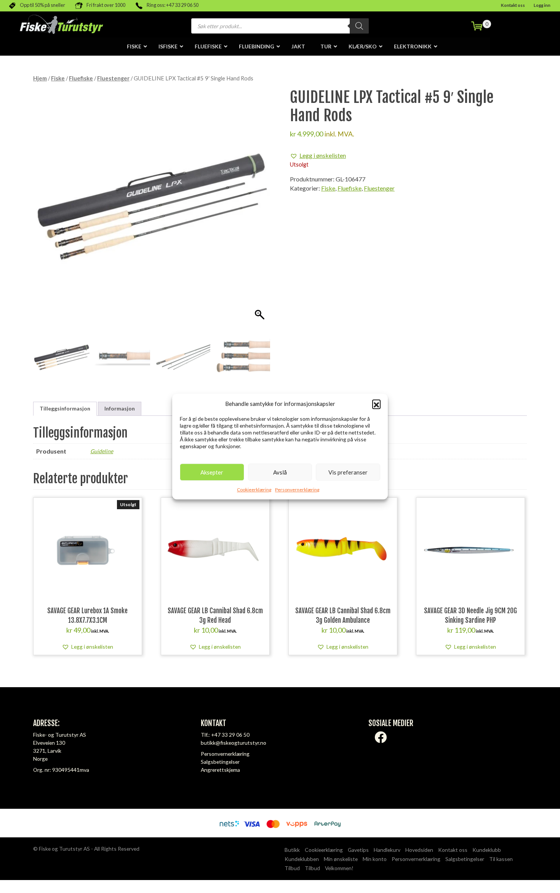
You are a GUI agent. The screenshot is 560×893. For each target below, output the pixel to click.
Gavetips (358, 850)
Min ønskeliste (341, 859)
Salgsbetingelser (220, 761)
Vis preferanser (348, 472)
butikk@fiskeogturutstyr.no (233, 742)
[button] (376, 403)
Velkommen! (339, 868)
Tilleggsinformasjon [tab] (65, 408)
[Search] (359, 26)
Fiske (58, 78)
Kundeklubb (486, 850)
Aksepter (211, 472)
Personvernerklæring (297, 489)
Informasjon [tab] (119, 408)
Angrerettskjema (220, 769)
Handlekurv (387, 850)
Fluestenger (113, 78)
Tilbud (292, 868)
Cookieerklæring (254, 489)
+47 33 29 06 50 (230, 734)
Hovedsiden (419, 850)
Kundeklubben (302, 859)
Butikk (292, 850)
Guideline (101, 451)
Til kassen (501, 859)
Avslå (280, 472)
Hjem (40, 78)
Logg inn (542, 5)
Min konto (375, 859)
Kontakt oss (513, 5)
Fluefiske (81, 78)
